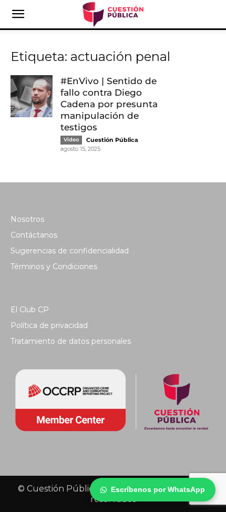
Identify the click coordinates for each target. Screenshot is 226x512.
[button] (18, 14)
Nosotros (27, 219)
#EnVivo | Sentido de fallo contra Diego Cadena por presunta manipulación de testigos (109, 104)
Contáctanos (34, 235)
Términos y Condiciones (54, 266)
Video (71, 139)
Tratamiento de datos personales (71, 341)
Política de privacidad (49, 325)
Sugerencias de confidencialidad (70, 250)
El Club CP (30, 309)
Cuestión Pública (112, 140)
